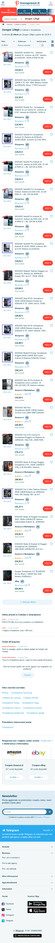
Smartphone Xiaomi (11, 708)
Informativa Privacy (42, 817)
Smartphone (7, 727)
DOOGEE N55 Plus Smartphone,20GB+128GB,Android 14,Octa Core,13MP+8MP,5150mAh (29, 410)
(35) (26, 585)
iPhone (5, 692)
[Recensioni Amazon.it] (19, 394)
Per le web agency (9, 863)
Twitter (8, 909)
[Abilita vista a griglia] (52, 45)
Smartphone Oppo (30, 703)
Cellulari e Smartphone (22, 24)
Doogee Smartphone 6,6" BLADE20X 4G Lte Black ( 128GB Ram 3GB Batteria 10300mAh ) (30, 574)
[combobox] (12, 19)
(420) (26, 394)
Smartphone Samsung (21, 692)
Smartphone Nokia (10, 703)
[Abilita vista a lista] (52, 42)
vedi (47, 72)
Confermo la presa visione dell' (29, 817)
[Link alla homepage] (3, 24)
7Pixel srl (19, 931)
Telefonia (9, 24)
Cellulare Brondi (30, 698)
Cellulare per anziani (11, 698)
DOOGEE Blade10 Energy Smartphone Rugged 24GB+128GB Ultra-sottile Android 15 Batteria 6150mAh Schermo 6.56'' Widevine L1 (31, 355)
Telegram (9, 921)
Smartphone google (35, 713)
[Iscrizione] (50, 812)
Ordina (22, 41)
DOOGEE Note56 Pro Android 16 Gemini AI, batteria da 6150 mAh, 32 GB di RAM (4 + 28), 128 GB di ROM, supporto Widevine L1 (31, 164)
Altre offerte (7, 64)
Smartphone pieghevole (13, 713)
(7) (25, 67)
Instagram (9, 915)
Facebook (9, 904)
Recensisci (19, 67)
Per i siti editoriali (9, 869)
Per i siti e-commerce (11, 858)
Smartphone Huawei (32, 708)
